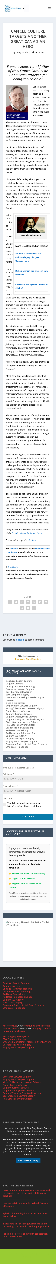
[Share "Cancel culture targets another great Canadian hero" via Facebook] (10, 602)
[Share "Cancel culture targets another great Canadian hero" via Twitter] (16, 602)
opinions (14, 548)
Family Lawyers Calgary (18, 711)
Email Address (10, 786)
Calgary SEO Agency (16, 735)
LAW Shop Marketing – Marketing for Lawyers (25, 698)
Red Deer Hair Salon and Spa (21, 733)
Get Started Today (28, 1160)
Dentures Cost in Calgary (19, 680)
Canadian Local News (14, 1031)
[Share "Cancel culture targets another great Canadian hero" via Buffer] (46, 602)
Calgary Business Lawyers (19, 713)
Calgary (37, 1028)
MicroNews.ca (10, 1025)
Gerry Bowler (22, 52)
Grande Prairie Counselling (19, 727)
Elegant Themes (27, 1253)
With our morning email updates (18, 768)
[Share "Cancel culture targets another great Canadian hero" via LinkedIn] (40, 602)
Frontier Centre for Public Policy (27, 533)
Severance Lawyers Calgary (20, 689)
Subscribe (28, 816)
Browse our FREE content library (28, 873)
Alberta (47, 1028)
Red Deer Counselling (17, 730)
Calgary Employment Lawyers (21, 716)
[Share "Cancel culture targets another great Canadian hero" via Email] (28, 608)
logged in (20, 639)
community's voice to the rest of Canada (26, 1027)
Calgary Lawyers (14, 683)
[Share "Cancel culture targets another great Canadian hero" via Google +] (22, 602)
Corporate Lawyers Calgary (20, 738)
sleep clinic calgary (15, 702)
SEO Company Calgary (17, 694)
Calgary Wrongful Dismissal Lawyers (25, 719)
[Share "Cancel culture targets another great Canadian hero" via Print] (34, 608)
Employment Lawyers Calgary (21, 705)
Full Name (8, 774)
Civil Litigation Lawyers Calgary (22, 722)
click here (32, 540)
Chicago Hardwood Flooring (20, 686)
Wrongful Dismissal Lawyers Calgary (25, 708)
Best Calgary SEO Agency (19, 691)
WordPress (28, 1256)
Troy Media (13, 567)
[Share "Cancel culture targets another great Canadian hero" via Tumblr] (28, 602)
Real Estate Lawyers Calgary (20, 724)
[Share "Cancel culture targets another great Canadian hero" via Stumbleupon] (22, 608)
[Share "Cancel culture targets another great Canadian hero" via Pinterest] (34, 602)
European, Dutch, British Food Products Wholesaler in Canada (26, 745)
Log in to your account (23, 878)
